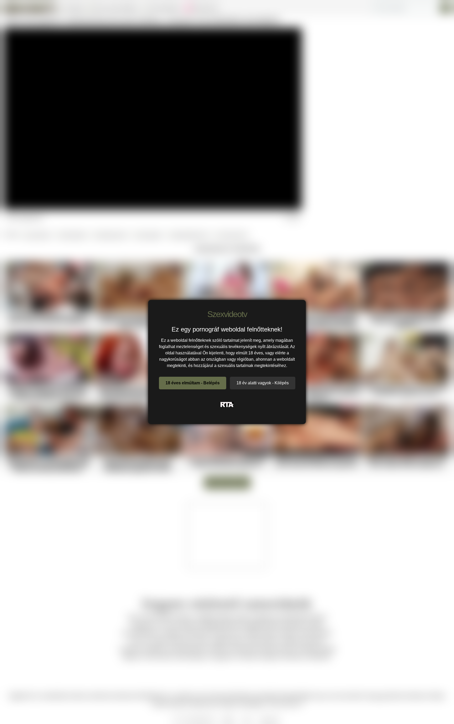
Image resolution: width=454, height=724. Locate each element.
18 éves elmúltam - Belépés (193, 383)
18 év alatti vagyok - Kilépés (262, 383)
